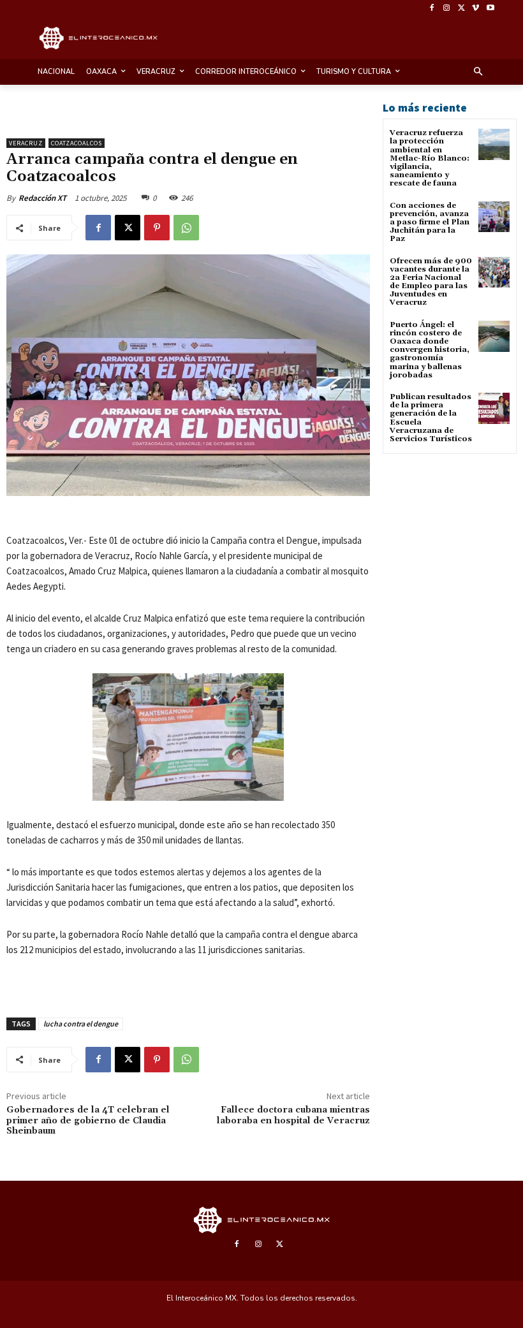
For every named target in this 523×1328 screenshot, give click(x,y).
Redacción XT (42, 198)
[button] (479, 72)
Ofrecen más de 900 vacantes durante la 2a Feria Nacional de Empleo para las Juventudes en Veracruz (431, 282)
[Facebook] (432, 8)
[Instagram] (446, 8)
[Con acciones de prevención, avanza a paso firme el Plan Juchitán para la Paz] (494, 217)
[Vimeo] (475, 8)
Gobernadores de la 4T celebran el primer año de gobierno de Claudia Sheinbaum (88, 1120)
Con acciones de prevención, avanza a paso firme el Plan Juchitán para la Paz (429, 222)
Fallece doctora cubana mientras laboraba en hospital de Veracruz (293, 1115)
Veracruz (26, 143)
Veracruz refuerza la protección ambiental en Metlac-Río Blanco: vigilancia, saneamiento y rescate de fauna (429, 158)
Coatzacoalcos (76, 143)
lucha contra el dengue (80, 1023)
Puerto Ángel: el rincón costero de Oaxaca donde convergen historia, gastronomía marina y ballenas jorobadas (429, 350)
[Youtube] (490, 8)
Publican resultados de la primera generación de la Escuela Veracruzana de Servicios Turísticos (431, 418)
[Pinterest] (157, 227)
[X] (461, 8)
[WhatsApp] (186, 227)
